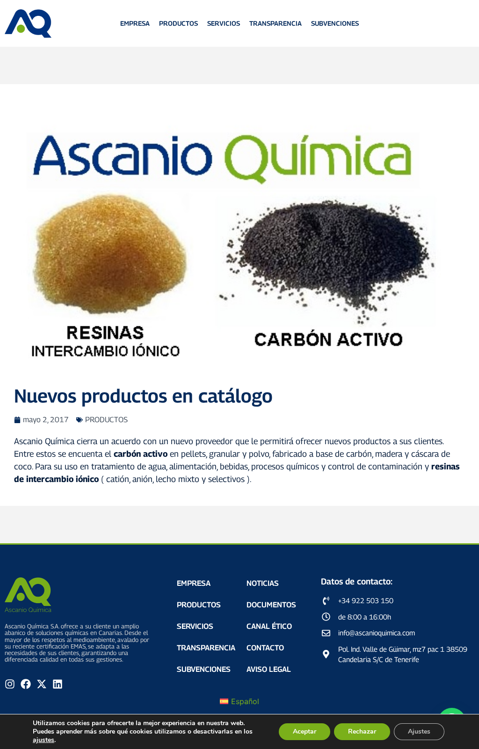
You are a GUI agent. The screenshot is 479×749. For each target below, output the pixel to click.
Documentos (271, 604)
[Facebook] (26, 684)
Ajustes (419, 731)
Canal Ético (269, 626)
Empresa (135, 23)
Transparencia (275, 23)
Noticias (263, 583)
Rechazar (362, 731)
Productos (178, 23)
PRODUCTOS (106, 419)
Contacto (265, 647)
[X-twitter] (41, 684)
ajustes (43, 740)
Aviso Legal (269, 669)
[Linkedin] (57, 684)
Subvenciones (335, 23)
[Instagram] (10, 684)
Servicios (223, 23)
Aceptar (304, 731)
